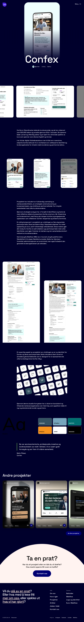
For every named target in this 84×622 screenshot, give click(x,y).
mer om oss (11, 598)
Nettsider (69, 593)
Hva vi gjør (54, 597)
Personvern (14, 617)
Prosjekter (54, 600)
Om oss (52, 593)
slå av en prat (20, 591)
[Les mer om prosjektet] (31, 525)
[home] (5, 5)
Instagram (57, 617)
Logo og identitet (73, 600)
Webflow (69, 597)
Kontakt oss (54, 609)
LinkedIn (70, 617)
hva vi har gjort (13, 602)
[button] (78, 4)
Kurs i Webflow (71, 603)
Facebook (64, 617)
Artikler (52, 603)
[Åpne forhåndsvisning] (27, 525)
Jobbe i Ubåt (54, 606)
